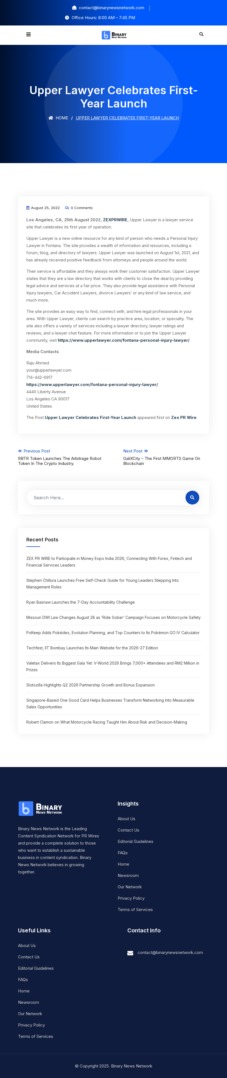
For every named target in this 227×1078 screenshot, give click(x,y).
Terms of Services (135, 909)
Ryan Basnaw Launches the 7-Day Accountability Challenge (80, 602)
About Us (126, 818)
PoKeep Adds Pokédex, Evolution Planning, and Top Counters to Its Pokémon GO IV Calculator (113, 632)
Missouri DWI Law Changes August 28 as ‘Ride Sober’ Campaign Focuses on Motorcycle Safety (113, 617)
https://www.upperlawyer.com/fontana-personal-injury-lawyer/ (124, 340)
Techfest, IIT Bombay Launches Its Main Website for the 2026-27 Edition (92, 647)
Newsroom (128, 875)
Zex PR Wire (184, 417)
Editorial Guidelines (135, 841)
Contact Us (128, 830)
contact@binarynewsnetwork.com (170, 952)
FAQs (123, 852)
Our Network (130, 886)
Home (61, 117)
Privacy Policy (131, 898)
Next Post (161, 457)
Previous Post (59, 457)
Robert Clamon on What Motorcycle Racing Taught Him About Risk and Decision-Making (106, 722)
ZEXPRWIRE (115, 219)
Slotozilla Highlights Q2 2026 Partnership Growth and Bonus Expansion (90, 685)
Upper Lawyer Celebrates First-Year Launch (90, 417)
